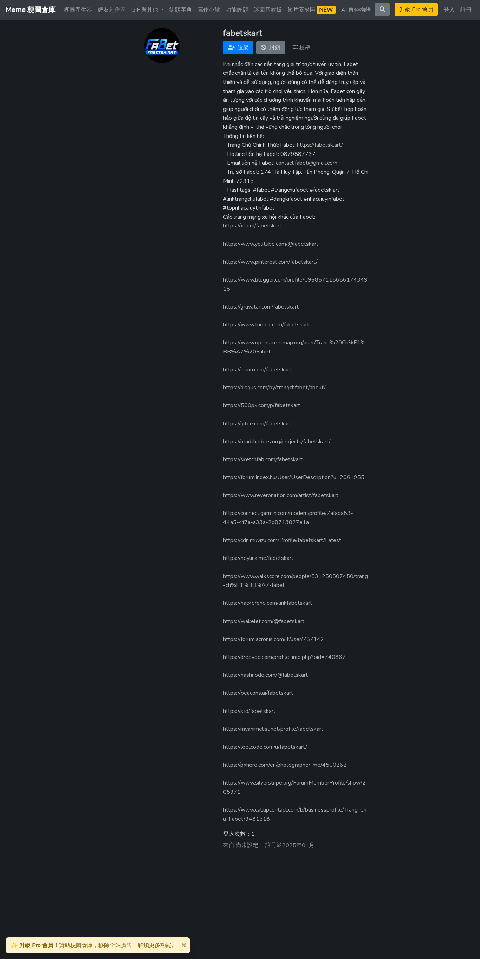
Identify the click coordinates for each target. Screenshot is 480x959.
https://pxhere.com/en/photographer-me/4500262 (285, 765)
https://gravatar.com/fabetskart (261, 307)
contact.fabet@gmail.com (306, 163)
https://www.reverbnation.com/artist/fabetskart (280, 495)
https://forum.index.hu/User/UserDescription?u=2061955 (293, 477)
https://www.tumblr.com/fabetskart (266, 325)
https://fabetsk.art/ (320, 145)
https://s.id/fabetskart (249, 711)
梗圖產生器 (78, 10)
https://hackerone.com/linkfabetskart (267, 603)
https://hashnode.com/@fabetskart (265, 675)
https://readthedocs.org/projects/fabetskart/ (277, 441)
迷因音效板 (268, 10)
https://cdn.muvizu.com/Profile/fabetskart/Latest (282, 540)
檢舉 (304, 48)
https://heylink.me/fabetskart (258, 558)
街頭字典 (180, 10)
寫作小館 (208, 10)
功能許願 (237, 10)
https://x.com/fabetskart (252, 226)
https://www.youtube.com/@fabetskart (270, 244)
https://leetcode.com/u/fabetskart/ (265, 747)
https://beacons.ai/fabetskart (258, 693)
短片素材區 (310, 10)
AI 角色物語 (356, 10)
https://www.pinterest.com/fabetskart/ (270, 262)
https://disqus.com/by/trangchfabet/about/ (274, 387)
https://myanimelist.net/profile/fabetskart (273, 729)
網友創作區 (112, 10)
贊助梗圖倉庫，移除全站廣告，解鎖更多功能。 (94, 945)
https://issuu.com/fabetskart (257, 369)
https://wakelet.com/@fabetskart (263, 621)
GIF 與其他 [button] (145, 10)
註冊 (466, 10)
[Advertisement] (240, 905)
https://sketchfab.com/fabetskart (263, 459)
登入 (449, 10)
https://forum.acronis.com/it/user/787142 (273, 639)
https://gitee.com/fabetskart (257, 424)
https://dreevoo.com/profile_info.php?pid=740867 (284, 657)
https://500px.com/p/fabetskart (261, 405)
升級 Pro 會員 (416, 9)
